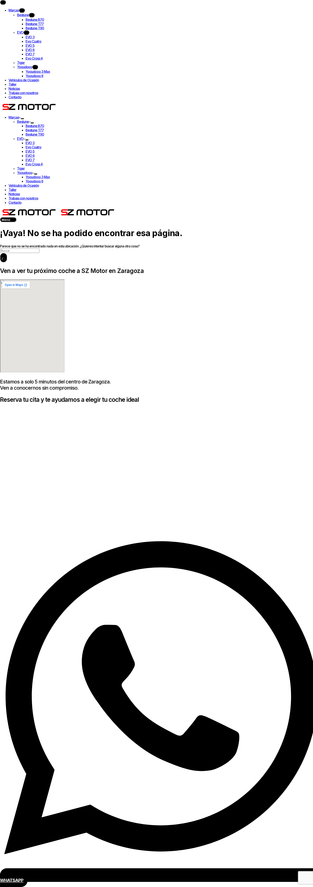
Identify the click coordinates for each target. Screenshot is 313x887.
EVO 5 (30, 151)
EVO (20, 138)
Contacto (15, 202)
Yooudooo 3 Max (38, 177)
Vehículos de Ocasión (24, 185)
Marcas (14, 117)
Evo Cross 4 (34, 164)
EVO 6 (30, 156)
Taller (12, 190)
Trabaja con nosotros (23, 198)
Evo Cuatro (33, 147)
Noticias (14, 194)
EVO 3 (30, 143)
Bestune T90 (35, 134)
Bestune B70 (35, 126)
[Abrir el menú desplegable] (22, 118)
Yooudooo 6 (34, 181)
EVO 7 (30, 160)
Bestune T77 (35, 130)
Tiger (21, 168)
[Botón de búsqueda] (3, 257)
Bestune (23, 121)
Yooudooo (24, 173)
